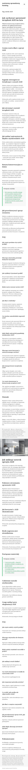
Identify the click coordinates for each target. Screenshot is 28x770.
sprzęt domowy (10, 763)
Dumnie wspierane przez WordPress (9, 768)
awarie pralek (5, 757)
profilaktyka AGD (5, 762)
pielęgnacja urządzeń (14, 434)
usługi (14, 755)
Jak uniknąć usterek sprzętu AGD (11, 460)
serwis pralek (17, 762)
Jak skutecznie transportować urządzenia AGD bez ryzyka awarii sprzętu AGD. (14, 200)
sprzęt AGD (6, 437)
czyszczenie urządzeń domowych (16, 430)
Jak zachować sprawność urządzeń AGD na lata (14, 19)
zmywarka (9, 764)
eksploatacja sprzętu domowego (8, 433)
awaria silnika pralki (21, 755)
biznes (13, 429)
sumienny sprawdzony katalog (11, 4)
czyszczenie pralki (11, 757)
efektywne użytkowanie (20, 431)
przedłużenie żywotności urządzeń (14, 435)
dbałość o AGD (5, 431)
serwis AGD (11, 762)
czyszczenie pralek (6, 430)
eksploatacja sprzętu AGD (18, 758)
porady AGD (16, 760)
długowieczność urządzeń (7, 758)
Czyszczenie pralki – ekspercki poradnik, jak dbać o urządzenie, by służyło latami (14, 564)
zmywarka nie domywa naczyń (18, 764)
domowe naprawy (12, 431)
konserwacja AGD (19, 433)
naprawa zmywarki (13, 759)
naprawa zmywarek (6, 434)
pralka (21, 760)
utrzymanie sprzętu (13, 437)
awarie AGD (19, 429)
